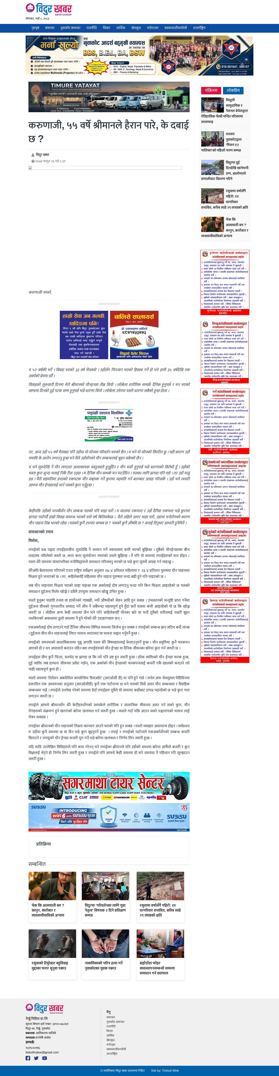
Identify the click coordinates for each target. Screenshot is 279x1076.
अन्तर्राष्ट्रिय (199, 28)
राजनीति (92, 28)
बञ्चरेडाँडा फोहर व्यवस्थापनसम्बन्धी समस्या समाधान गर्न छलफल (157, 968)
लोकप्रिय (233, 90)
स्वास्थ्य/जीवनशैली (176, 28)
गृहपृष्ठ (35, 28)
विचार (106, 28)
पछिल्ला (211, 90)
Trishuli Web (170, 1070)
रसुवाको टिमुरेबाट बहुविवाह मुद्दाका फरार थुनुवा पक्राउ (50, 965)
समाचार (49, 28)
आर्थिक (120, 28)
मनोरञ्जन (152, 28)
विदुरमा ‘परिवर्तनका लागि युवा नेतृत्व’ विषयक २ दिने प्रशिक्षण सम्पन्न (105, 910)
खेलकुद (136, 28)
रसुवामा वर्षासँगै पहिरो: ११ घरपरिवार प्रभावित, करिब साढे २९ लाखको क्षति (160, 910)
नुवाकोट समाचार (70, 28)
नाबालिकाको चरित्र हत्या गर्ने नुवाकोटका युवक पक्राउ (104, 965)
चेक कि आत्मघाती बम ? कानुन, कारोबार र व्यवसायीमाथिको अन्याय (48, 910)
